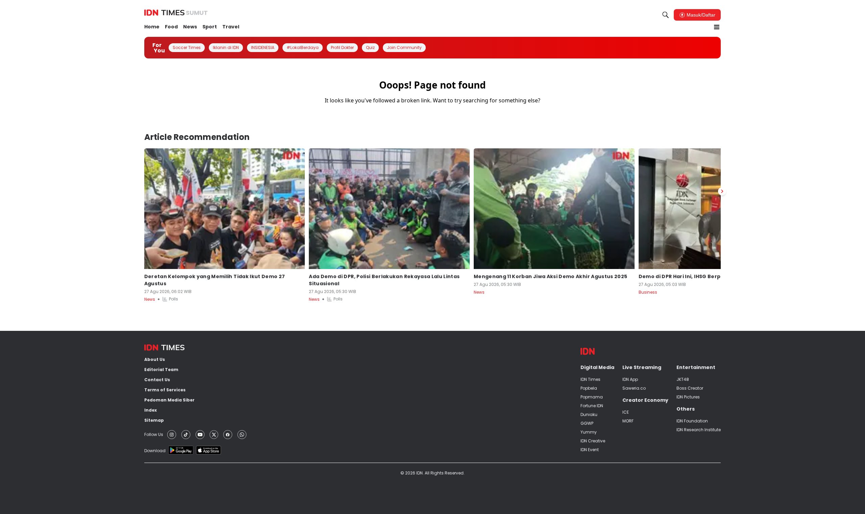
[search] (666, 15)
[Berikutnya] (722, 191)
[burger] (717, 27)
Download (155, 451)
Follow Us (153, 434)
